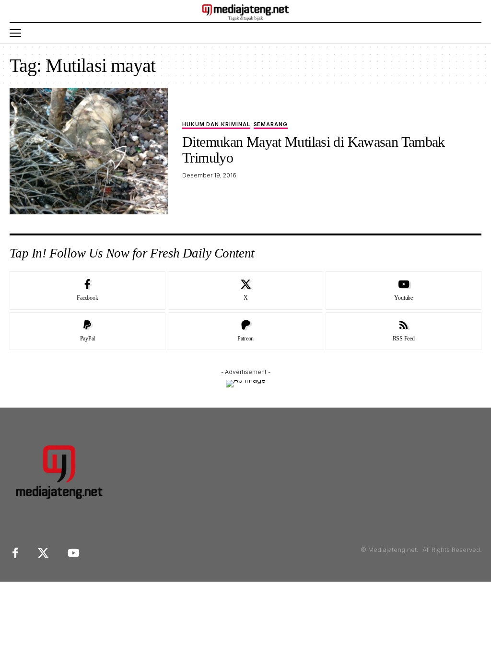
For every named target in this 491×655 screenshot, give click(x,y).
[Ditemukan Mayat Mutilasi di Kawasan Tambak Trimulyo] (89, 151)
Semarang (271, 125)
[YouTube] (73, 553)
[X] (246, 290)
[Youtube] (403, 290)
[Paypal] (87, 331)
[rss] (403, 331)
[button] (18, 33)
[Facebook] (87, 290)
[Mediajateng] (245, 11)
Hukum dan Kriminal (216, 125)
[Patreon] (246, 331)
